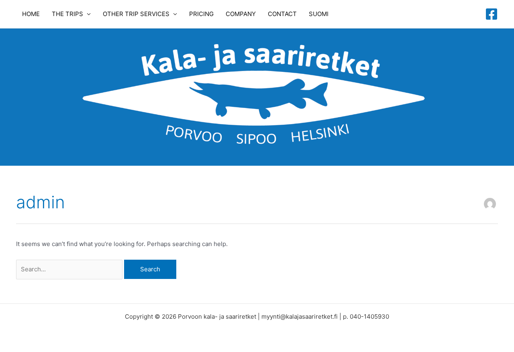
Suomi (318, 14)
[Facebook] (491, 14)
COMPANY (241, 14)
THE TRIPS (67, 14)
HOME (31, 14)
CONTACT (282, 14)
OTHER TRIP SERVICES (136, 14)
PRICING (201, 14)
